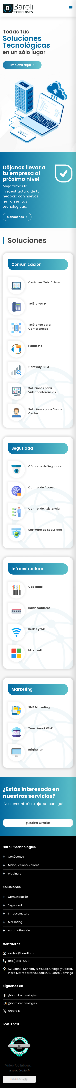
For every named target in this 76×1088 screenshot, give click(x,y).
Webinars (14, 874)
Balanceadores (39, 608)
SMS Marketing (39, 707)
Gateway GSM (38, 367)
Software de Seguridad (45, 530)
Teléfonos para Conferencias (39, 327)
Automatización (19, 930)
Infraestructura (18, 914)
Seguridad (15, 905)
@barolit (14, 1011)
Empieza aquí (21, 65)
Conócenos (16, 217)
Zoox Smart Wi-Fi (40, 728)
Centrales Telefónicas (44, 282)
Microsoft (35, 650)
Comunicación (18, 897)
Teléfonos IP (37, 304)
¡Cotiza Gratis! (38, 823)
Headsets (35, 346)
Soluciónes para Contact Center (46, 411)
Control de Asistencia (44, 509)
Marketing (15, 922)
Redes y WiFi (37, 629)
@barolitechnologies (22, 995)
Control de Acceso (41, 487)
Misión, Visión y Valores (23, 865)
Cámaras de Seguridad (45, 466)
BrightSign (35, 750)
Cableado (35, 587)
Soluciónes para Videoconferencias (42, 390)
